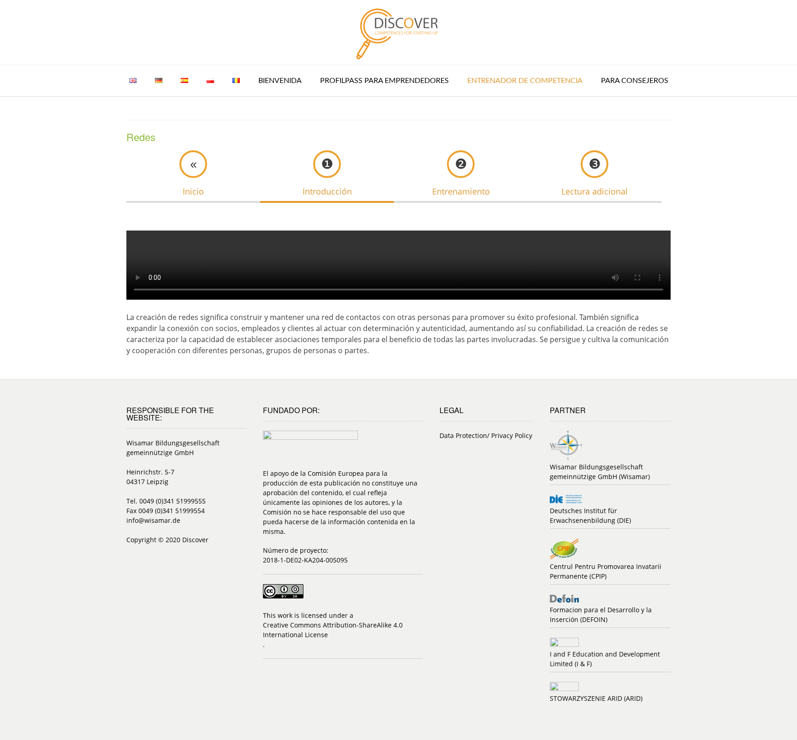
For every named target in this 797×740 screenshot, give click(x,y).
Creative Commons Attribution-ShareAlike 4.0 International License (333, 630)
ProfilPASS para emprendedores (384, 80)
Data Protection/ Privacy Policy (486, 435)
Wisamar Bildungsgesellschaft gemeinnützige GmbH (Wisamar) (600, 471)
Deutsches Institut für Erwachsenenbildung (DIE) (590, 515)
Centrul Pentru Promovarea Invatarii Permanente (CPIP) (605, 571)
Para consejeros (634, 80)
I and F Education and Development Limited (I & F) (605, 659)
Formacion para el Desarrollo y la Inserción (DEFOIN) (601, 614)
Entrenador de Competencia (525, 80)
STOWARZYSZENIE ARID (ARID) (596, 698)
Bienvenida (280, 80)
